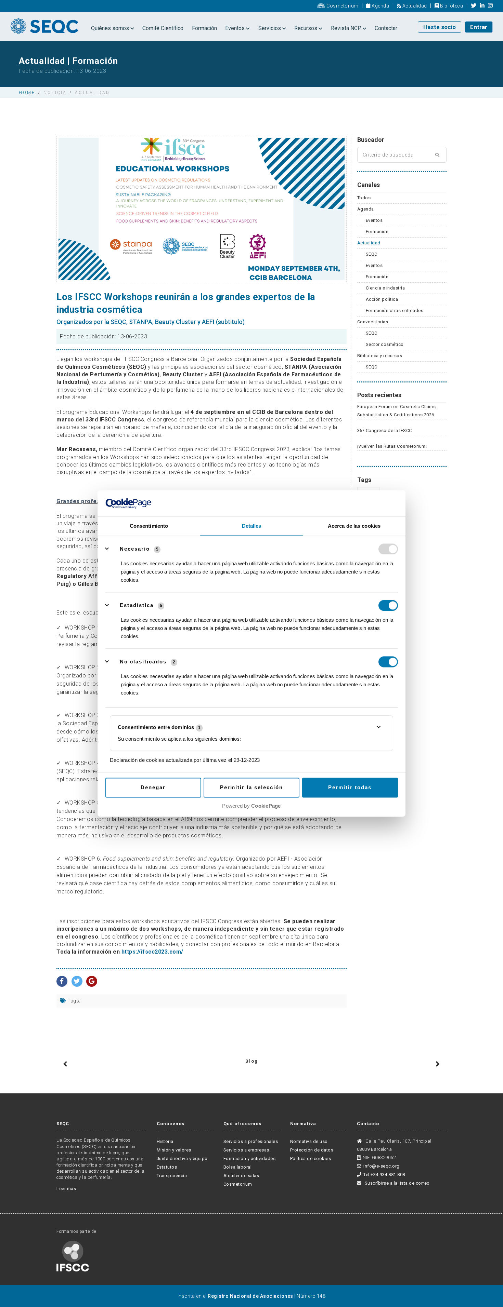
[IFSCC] (72, 1255)
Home (27, 92)
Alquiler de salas (241, 1175)
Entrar (478, 27)
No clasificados (143, 661)
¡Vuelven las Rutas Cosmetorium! (392, 446)
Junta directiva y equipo (182, 1158)
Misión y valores (174, 1150)
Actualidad (414, 6)
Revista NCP (347, 28)
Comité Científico (162, 28)
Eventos (235, 28)
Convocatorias (372, 321)
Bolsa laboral (237, 1167)
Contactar (386, 28)
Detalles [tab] (251, 526)
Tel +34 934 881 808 (384, 1174)
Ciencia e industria (385, 288)
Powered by (251, 806)
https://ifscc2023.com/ (152, 951)
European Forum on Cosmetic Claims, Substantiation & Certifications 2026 (397, 410)
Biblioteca (451, 6)
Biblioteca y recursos (379, 355)
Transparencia (172, 1175)
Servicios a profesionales (250, 1141)
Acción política (382, 299)
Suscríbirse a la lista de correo (396, 1183)
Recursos (306, 28)
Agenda (380, 6)
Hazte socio (439, 27)
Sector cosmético (385, 344)
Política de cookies (310, 1158)
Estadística (137, 605)
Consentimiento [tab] (149, 526)
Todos (364, 197)
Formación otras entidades (395, 310)
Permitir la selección (251, 787)
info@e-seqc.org (381, 1166)
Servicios (270, 28)
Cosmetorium (342, 6)
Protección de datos (312, 1150)
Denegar (153, 787)
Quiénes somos (110, 28)
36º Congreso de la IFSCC (384, 430)
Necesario (135, 549)
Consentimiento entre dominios (159, 727)
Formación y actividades (249, 1158)
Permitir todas (350, 787)
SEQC (371, 254)
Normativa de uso (309, 1141)
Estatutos (167, 1167)
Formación (204, 28)
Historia (165, 1141)
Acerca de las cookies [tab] (354, 526)
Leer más (66, 1188)
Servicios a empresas (246, 1150)
